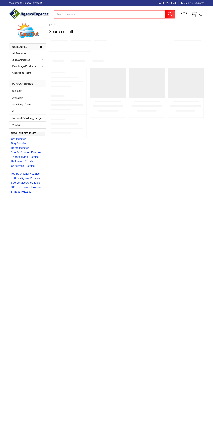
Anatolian (17, 97)
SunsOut (17, 90)
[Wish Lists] (185, 14)
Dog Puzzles (18, 143)
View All (16, 124)
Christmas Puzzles (23, 165)
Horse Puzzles (20, 147)
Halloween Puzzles (23, 161)
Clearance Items (21, 72)
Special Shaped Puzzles (26, 152)
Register (199, 2)
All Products (19, 53)
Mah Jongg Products (24, 66)
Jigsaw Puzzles (21, 59)
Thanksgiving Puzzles (25, 156)
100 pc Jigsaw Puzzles (25, 173)
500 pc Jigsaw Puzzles (25, 182)
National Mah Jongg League (27, 118)
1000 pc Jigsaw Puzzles (26, 187)
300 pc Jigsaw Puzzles (25, 178)
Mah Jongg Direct (22, 104)
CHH (14, 111)
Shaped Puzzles (21, 191)
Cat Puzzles (18, 139)
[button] (28, 30)
